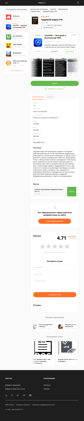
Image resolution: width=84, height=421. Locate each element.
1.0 (44, 23)
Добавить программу (12, 385)
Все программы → (16, 70)
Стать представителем (55, 221)
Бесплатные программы (39, 9)
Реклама (46, 389)
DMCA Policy (9, 405)
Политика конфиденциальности (43, 405)
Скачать (55, 83)
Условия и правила (23, 405)
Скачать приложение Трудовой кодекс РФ (49, 190)
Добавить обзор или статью (15, 389)
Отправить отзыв (54, 295)
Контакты (47, 385)
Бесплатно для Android (54, 25)
